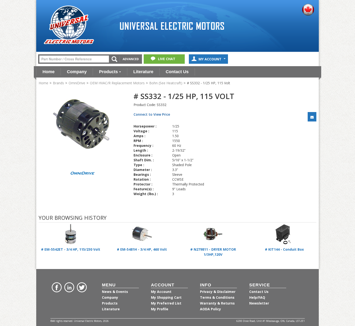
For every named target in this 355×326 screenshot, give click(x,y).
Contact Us (177, 71)
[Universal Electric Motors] (68, 25)
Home (49, 71)
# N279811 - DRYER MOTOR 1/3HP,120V (213, 252)
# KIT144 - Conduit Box (284, 249)
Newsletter (259, 303)
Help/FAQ (257, 297)
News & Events (115, 291)
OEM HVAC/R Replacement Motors (117, 83)
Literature (143, 71)
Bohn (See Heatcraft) (165, 83)
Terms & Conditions (217, 297)
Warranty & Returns (217, 303)
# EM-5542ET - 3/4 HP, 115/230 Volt (70, 249)
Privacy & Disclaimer (217, 291)
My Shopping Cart (166, 297)
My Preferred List (166, 303)
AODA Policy (210, 309)
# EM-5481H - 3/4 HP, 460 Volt (142, 249)
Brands (58, 83)
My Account (210, 59)
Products (108, 71)
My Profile (159, 309)
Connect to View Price (152, 114)
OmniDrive (77, 83)
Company (77, 71)
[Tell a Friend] (312, 116)
